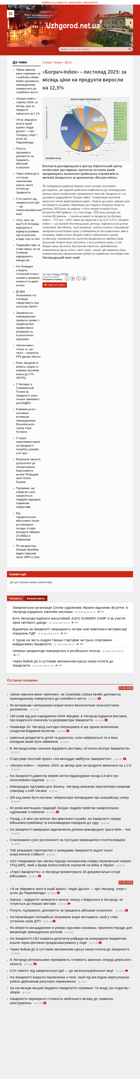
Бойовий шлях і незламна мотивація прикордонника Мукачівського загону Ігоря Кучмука (26, 420)
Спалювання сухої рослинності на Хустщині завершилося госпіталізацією (67, 840)
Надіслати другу (54, 285)
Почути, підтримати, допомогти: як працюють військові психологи (62, 910)
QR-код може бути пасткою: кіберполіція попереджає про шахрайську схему (69, 797)
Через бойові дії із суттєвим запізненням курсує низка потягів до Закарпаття (69, 949)
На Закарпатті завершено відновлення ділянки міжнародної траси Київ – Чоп (71, 829)
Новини (58, 62)
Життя (68, 62)
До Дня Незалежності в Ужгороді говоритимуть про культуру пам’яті (27, 299)
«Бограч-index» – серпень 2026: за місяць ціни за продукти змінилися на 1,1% (28, 106)
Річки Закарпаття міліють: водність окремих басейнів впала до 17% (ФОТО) (27, 370)
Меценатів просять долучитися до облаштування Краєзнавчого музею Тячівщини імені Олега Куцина (28, 470)
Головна (47, 62)
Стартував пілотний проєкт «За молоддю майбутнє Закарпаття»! (61, 759)
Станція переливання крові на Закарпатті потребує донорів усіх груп (28, 446)
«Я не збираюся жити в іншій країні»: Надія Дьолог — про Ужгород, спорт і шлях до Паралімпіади (26, 131)
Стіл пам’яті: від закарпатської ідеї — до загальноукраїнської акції (62, 971)
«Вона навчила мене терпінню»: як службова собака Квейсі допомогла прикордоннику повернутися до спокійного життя (28, 81)
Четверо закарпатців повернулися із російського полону (56, 651)
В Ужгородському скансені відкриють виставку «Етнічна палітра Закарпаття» (70, 748)
